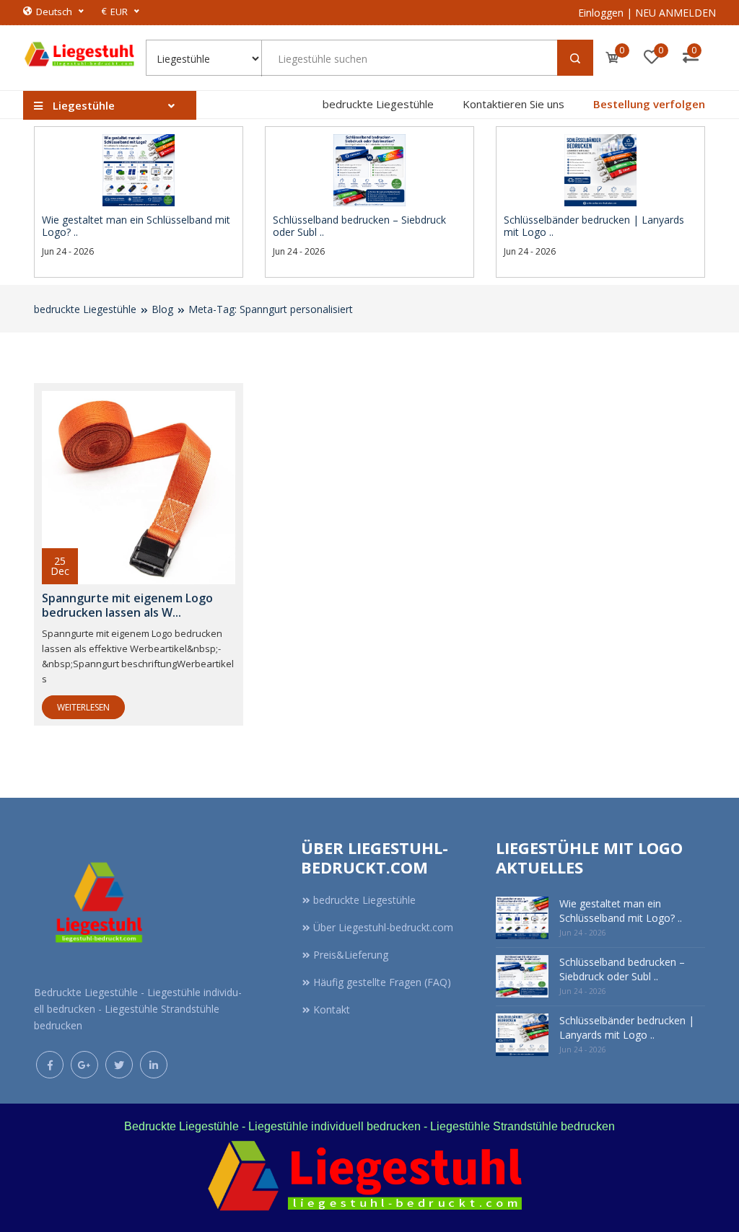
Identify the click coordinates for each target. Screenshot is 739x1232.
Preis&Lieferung (350, 955)
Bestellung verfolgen (649, 104)
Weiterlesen (83, 707)
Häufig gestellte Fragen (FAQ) (382, 982)
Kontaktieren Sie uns (513, 104)
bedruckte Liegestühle (378, 104)
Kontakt (331, 1009)
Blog (162, 309)
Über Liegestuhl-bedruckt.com (383, 927)
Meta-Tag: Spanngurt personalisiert (270, 309)
